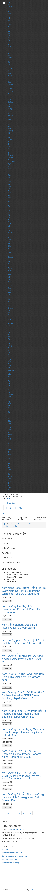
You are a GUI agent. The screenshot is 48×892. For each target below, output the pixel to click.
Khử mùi (9, 165)
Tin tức (9, 457)
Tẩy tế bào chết (9, 43)
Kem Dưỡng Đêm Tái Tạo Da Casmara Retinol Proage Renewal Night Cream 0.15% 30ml (22, 754)
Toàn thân (9, 118)
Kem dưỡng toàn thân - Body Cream (10, 148)
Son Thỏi (9, 380)
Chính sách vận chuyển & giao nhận (14, 856)
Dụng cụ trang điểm (10, 399)
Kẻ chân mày (9, 359)
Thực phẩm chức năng (10, 233)
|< (3, 813)
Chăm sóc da (10, 9)
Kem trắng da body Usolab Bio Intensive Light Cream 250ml (20, 626)
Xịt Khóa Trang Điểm (10, 340)
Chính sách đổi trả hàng (10, 863)
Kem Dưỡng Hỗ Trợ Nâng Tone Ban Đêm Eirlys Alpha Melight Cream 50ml (23, 677)
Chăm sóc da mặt (35, 524)
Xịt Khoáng (10, 114)
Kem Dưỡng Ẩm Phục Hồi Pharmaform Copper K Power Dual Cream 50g (22, 609)
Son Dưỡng (10, 393)
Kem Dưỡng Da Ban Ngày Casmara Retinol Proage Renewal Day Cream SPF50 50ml (23, 732)
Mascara (11, 370)
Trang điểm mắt (10, 347)
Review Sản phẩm (10, 474)
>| (43, 815)
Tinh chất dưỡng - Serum (10, 75)
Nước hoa (10, 431)
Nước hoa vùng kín (10, 437)
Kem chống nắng (10, 108)
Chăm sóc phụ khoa (10, 189)
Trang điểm (10, 269)
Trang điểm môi (10, 374)
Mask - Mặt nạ (10, 16)
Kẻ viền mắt (9, 365)
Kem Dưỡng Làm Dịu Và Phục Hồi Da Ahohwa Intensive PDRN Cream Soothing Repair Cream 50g (24, 713)
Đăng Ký (10, 498)
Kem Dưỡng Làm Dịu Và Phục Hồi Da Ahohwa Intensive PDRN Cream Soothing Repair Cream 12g (24, 695)
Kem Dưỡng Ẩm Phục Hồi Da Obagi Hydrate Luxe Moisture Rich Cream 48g (23, 658)
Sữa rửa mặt (9, 31)
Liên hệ (9, 488)
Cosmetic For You (14, 507)
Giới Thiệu (5, 849)
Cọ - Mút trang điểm (9, 416)
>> (38, 813)
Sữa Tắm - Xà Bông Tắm (9, 209)
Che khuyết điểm (10, 290)
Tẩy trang (9, 36)
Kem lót (9, 295)
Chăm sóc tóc (10, 241)
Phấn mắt (9, 353)
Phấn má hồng (9, 312)
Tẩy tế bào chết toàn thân (9, 222)
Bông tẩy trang (9, 407)
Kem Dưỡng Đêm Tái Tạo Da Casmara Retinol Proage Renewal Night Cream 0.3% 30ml (22, 775)
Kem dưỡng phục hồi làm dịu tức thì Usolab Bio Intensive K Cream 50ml (23, 641)
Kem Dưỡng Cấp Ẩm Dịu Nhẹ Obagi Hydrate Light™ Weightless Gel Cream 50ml (23, 797)
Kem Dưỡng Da (10, 102)
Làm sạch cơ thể (9, 558)
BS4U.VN (32, 890)
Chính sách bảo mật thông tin (12, 853)
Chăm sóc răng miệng (10, 125)
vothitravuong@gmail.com (15, 829)
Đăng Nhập (11, 503)
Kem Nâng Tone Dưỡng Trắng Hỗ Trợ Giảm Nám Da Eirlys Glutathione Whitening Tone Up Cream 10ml (24, 590)
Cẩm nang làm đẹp (9, 481)
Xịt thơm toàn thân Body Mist (9, 448)
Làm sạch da (9, 24)
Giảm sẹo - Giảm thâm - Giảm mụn (10, 176)
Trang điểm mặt (10, 274)
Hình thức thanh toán (9, 859)
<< (8, 813)
